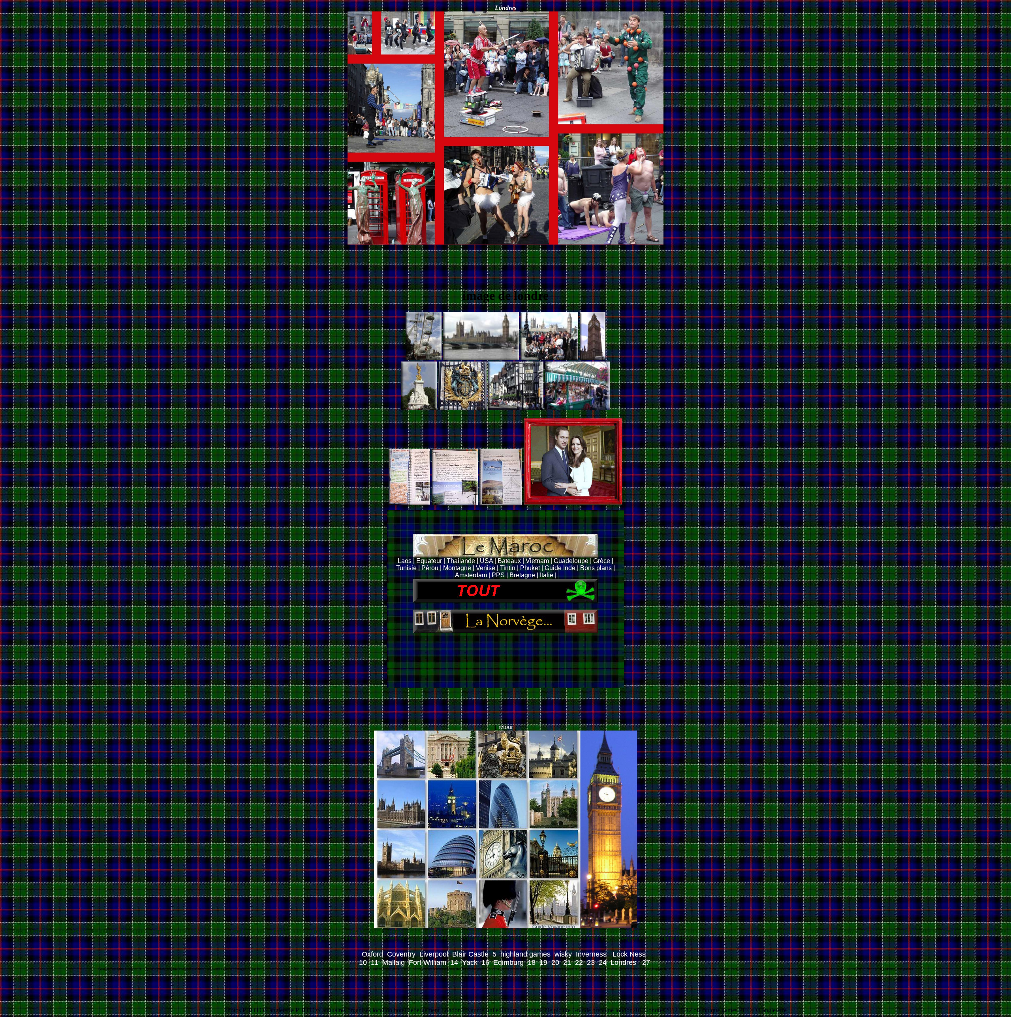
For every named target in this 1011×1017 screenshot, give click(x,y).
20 (555, 962)
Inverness (592, 954)
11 (374, 962)
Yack (469, 962)
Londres (624, 962)
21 (567, 962)
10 (363, 962)
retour (506, 726)
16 (485, 962)
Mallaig (393, 962)
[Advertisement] (505, 262)
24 (603, 962)
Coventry (401, 954)
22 (579, 962)
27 (646, 962)
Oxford (372, 954)
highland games (525, 954)
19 (543, 962)
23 (591, 962)
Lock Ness (630, 954)
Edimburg (508, 962)
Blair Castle (470, 954)
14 (454, 962)
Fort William (427, 962)
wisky (563, 954)
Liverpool (433, 954)
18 (532, 962)
